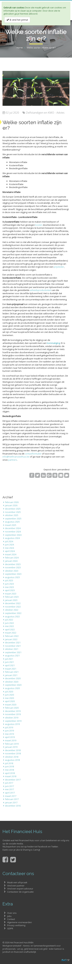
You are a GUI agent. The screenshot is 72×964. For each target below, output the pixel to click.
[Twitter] (38, 475)
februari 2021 (12, 671)
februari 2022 (12, 635)
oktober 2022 (11, 609)
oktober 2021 (11, 649)
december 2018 (13, 750)
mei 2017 (9, 789)
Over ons (12, 912)
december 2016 (13, 805)
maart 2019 (10, 740)
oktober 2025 (11, 515)
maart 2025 (10, 525)
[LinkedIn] (43, 475)
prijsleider (59, 266)
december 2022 (13, 603)
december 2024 (13, 528)
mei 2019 (9, 733)
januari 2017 (11, 802)
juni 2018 (9, 766)
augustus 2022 (12, 616)
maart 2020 (10, 704)
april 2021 (10, 665)
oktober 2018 (11, 756)
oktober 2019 (11, 717)
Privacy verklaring (16, 925)
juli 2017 (9, 782)
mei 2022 (9, 626)
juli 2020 (9, 691)
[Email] (61, 475)
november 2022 (13, 606)
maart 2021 (10, 668)
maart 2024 (10, 554)
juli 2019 (9, 727)
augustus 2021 (12, 655)
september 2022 (13, 613)
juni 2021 (9, 662)
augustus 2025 (12, 521)
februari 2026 (12, 502)
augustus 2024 (12, 538)
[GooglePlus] (49, 475)
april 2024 (10, 551)
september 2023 (13, 573)
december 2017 (13, 779)
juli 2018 (9, 763)
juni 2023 (9, 583)
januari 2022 (11, 639)
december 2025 (13, 508)
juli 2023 (9, 580)
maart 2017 (10, 795)
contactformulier (33, 453)
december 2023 (13, 564)
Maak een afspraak (17, 882)
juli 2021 (9, 658)
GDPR (10, 928)
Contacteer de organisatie (20, 891)
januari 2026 (11, 505)
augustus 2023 (12, 577)
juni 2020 (9, 694)
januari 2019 (11, 746)
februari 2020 (12, 707)
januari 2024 (11, 560)
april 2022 (10, 629)
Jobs (9, 916)
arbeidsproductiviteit (40, 290)
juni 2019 (9, 730)
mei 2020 (9, 698)
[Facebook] (32, 475)
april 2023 (10, 590)
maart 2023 (10, 593)
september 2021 (13, 652)
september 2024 (13, 534)
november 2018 (13, 753)
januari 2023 (11, 600)
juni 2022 (9, 622)
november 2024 (13, 531)
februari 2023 (12, 596)
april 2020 (10, 701)
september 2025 (13, 518)
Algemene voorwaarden (19, 922)
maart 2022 (10, 632)
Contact (11, 919)
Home (20, 47)
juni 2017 (9, 786)
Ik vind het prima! (18, 19)
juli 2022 (9, 619)
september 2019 (13, 720)
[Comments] (66, 475)
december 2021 (13, 642)
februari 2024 (12, 557)
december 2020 (13, 678)
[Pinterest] (55, 475)
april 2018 (10, 773)
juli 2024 (9, 541)
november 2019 (13, 714)
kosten (38, 224)
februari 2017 (12, 799)
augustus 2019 (12, 724)
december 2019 (13, 711)
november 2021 (13, 645)
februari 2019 (12, 743)
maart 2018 (10, 776)
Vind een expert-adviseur (20, 888)
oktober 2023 (11, 570)
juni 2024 (9, 544)
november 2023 (13, 567)
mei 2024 (9, 547)
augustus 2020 (12, 688)
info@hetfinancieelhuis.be (16, 456)
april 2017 (10, 792)
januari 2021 (11, 675)
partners (12, 459)
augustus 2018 (12, 759)
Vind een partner (15, 885)
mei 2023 (9, 587)
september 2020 (13, 684)
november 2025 (13, 512)
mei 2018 (9, 769)
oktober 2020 (11, 681)
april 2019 (10, 737)
